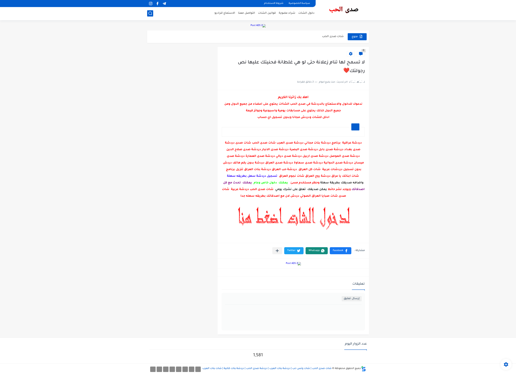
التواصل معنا (246, 13)
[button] (340, 250)
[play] (171, 3)
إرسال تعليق (352, 298)
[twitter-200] (185, 369)
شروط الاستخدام (273, 3)
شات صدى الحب (333, 36)
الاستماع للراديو (224, 13)
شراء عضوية (287, 13)
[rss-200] (178, 369)
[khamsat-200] (153, 369)
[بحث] (150, 13)
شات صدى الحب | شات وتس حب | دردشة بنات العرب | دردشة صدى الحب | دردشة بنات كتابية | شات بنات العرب (267, 368)
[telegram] (164, 3)
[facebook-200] (198, 369)
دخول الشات (306, 13)
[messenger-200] (191, 369)
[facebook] (157, 3)
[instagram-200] (159, 369)
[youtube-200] (172, 369)
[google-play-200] (166, 369)
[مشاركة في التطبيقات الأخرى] (277, 250)
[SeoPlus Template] (363, 368)
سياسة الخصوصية (299, 3)
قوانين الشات (267, 13)
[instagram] (150, 3)
